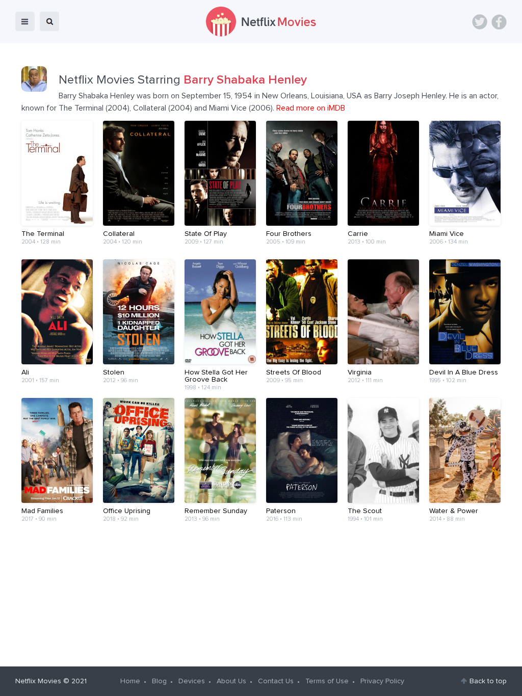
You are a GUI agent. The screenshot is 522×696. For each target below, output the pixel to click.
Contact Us (276, 681)
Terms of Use (327, 681)
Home (130, 681)
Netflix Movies (38, 681)
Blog (159, 681)
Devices (191, 681)
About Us (231, 681)
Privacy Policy (382, 681)
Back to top (488, 681)
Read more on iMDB (310, 108)
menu (25, 21)
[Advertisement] (261, 569)
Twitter (479, 22)
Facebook (499, 22)
